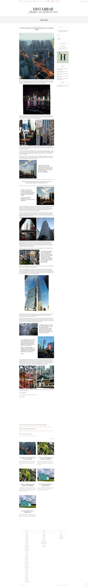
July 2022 (27, 551)
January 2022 (27, 560)
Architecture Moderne (30, 456)
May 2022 (26, 554)
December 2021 (27, 562)
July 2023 (27, 541)
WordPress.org (61, 538)
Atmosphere (43, 535)
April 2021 (26, 575)
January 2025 (27, 538)
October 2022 (27, 548)
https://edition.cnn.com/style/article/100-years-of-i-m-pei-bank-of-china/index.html (35, 426)
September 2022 (27, 549)
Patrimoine (31, 509)
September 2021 (27, 567)
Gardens (45, 456)
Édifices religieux (25, 509)
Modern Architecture (39, 26)
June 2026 (26, 533)
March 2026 (26, 536)
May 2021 (26, 573)
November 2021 (27, 564)
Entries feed (61, 535)
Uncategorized (44, 546)
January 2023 (27, 544)
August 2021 (26, 568)
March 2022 (26, 557)
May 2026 (26, 535)
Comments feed (61, 536)
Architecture (32, 26)
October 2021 (27, 565)
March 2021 (26, 576)
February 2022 (27, 559)
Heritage (44, 538)
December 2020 (27, 581)
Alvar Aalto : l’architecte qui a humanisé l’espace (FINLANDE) (62, 71)
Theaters (44, 544)
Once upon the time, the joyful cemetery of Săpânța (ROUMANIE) (62, 79)
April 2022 (26, 556)
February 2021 (27, 578)
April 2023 (26, 543)
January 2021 (27, 580)
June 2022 (26, 552)
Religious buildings (43, 543)
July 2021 (27, 570)
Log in (61, 533)
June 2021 (26, 572)
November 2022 (27, 546)
